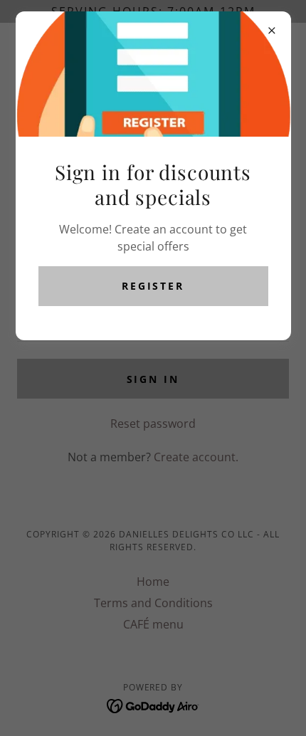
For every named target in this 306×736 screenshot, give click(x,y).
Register (153, 286)
